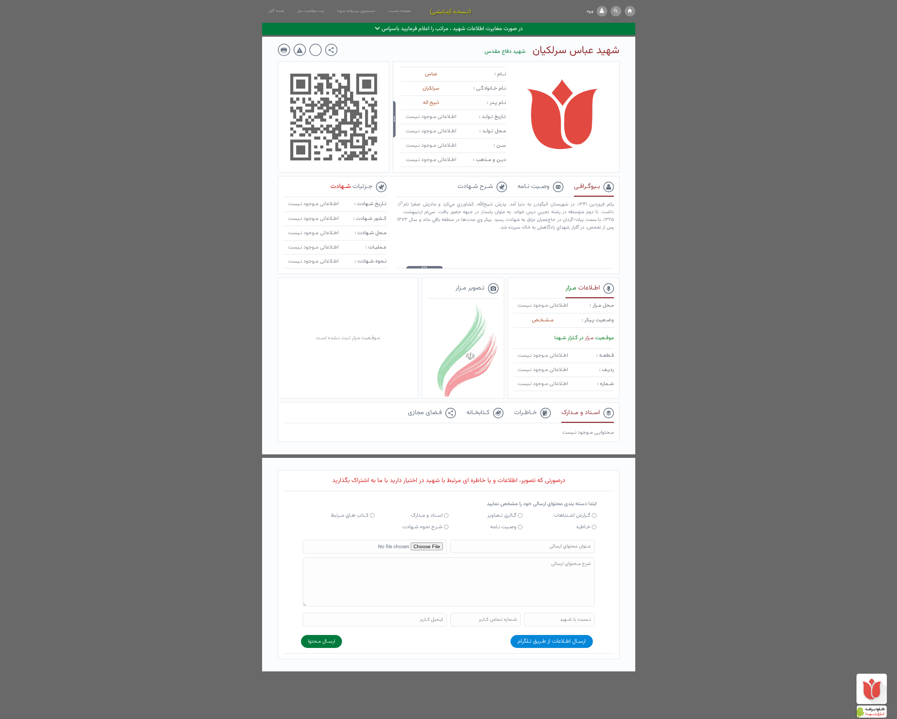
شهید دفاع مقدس (505, 51)
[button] (616, 11)
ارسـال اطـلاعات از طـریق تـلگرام (552, 641)
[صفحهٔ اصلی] (630, 11)
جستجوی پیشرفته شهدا (356, 11)
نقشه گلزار (276, 11)
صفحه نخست (399, 11)
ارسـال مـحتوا (321, 641)
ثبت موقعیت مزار (310, 11)
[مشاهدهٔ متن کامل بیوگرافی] (400, 205)
